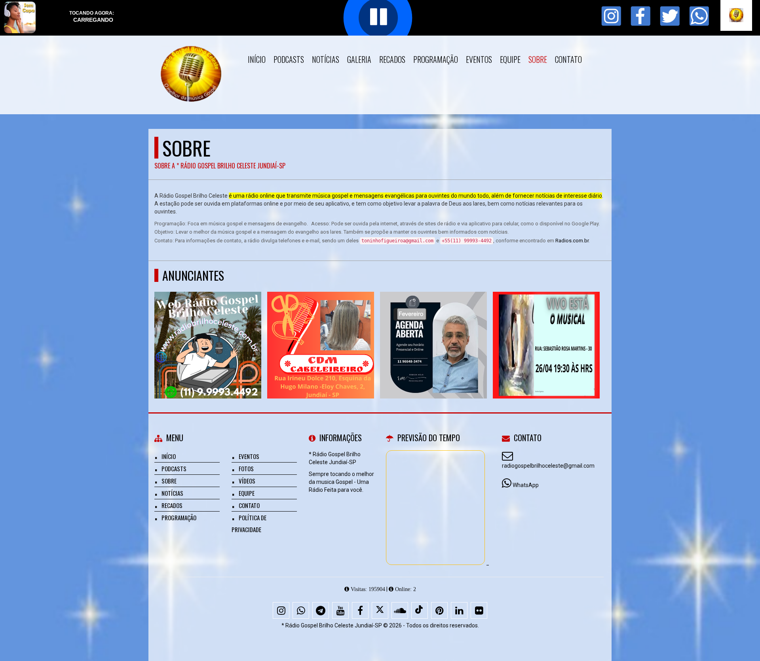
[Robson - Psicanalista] (433, 331)
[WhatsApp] (301, 610)
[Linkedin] (459, 610)
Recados (392, 59)
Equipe (510, 59)
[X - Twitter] (380, 610)
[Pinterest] (439, 610)
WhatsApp (526, 485)
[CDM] (321, 331)
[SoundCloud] (399, 610)
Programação (435, 59)
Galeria (359, 59)
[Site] (208, 331)
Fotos (246, 468)
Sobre (537, 59)
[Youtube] (340, 610)
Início (257, 59)
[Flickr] (479, 610)
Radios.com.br (572, 241)
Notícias (325, 59)
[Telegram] (320, 610)
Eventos (479, 59)
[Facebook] (360, 610)
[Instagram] (281, 610)
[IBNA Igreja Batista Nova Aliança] (546, 331)
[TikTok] (419, 610)
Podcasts (289, 59)
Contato (568, 59)
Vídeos (247, 480)
